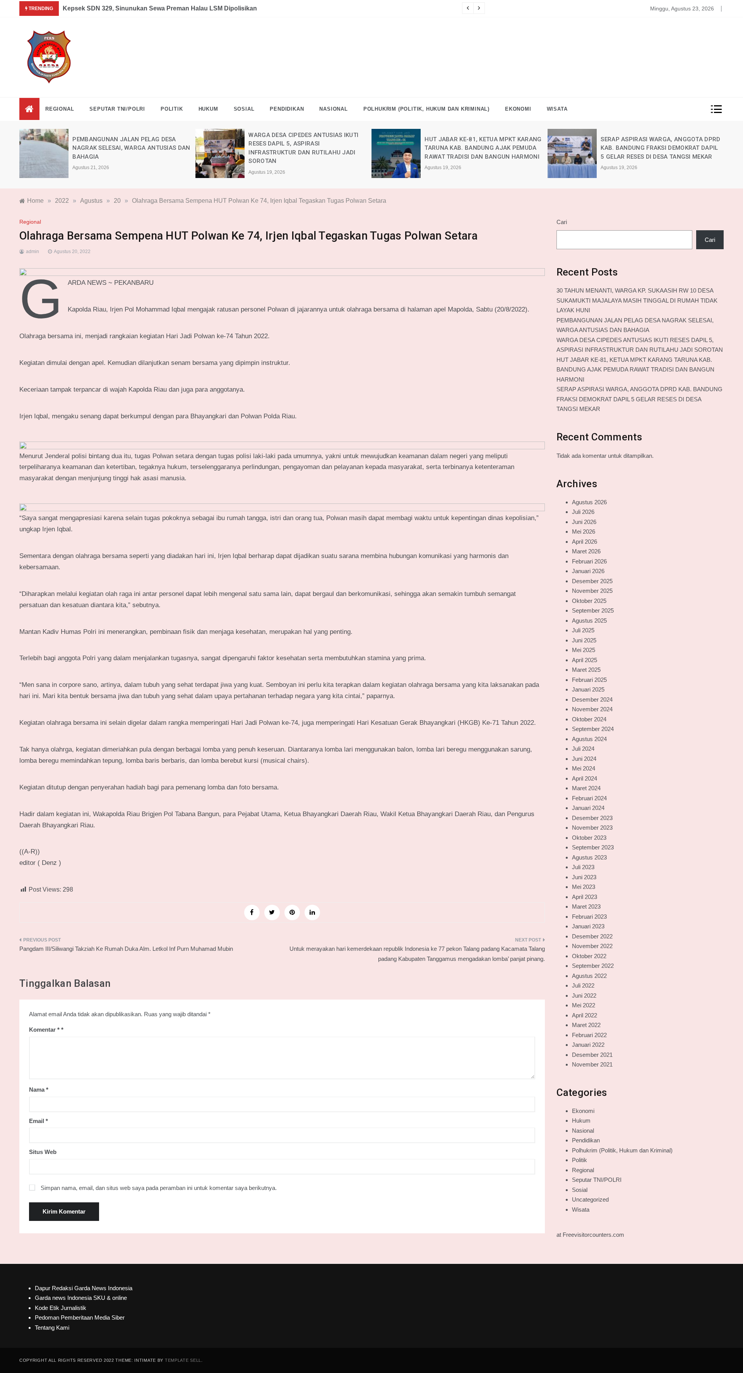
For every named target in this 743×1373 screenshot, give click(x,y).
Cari (561, 222)
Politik (172, 109)
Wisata (557, 109)
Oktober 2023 (589, 837)
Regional (59, 109)
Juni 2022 (584, 995)
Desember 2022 (592, 936)
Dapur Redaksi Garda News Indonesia (83, 1288)
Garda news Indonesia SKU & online (81, 1297)
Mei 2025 (583, 650)
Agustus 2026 (589, 502)
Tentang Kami (52, 1327)
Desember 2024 (592, 699)
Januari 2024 (588, 808)
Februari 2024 (589, 798)
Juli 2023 (583, 867)
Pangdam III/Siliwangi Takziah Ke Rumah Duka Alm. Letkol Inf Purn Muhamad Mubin (126, 948)
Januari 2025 (588, 689)
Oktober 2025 (589, 600)
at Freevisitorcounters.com (590, 1234)
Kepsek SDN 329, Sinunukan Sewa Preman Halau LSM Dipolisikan (160, 8)
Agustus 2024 (589, 739)
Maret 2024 (586, 788)
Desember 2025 (592, 581)
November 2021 (592, 1064)
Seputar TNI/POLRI (117, 109)
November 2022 (592, 946)
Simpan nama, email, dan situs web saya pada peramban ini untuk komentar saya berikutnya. (159, 1188)
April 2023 (584, 897)
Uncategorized (590, 1199)
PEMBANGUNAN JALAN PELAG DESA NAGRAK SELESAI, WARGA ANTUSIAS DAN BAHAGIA (131, 148)
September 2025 (593, 610)
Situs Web (42, 1152)
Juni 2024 (584, 758)
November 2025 (592, 590)
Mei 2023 (583, 886)
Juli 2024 (583, 748)
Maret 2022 (586, 1025)
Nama (38, 1089)
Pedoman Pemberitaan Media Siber (80, 1317)
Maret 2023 (586, 906)
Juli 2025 (583, 630)
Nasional (333, 109)
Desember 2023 (592, 818)
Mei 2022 (583, 1005)
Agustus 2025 (589, 620)
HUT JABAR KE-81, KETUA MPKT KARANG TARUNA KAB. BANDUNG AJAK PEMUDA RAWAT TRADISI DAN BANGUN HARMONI (483, 148)
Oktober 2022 (589, 956)
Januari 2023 (588, 926)
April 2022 (584, 1015)
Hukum (208, 109)
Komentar (44, 1029)
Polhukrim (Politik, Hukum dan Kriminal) (426, 109)
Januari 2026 (588, 571)
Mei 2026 (583, 531)
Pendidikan (287, 109)
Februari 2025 (589, 679)
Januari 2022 (588, 1044)
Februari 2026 (589, 561)
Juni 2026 (584, 522)
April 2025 (584, 660)
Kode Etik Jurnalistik (60, 1308)
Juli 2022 (583, 985)
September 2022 (593, 965)
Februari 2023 (589, 916)
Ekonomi (518, 109)
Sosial (244, 109)
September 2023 (593, 847)
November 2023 (592, 827)
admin (32, 251)
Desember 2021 (592, 1054)
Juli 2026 (583, 511)
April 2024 (584, 778)
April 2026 (584, 541)
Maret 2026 (586, 551)
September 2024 (593, 729)
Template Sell (183, 1360)
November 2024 (592, 709)
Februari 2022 (589, 1035)
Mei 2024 (583, 768)
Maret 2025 (586, 669)
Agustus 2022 (589, 975)
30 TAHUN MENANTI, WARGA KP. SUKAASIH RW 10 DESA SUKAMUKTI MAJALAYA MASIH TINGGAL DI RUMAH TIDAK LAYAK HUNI (636, 300)
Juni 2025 (584, 640)
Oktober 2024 (589, 719)
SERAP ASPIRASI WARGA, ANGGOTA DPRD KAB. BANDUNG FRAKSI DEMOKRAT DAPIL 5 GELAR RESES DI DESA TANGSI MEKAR (660, 148)
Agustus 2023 (589, 857)
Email (38, 1121)
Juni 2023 (584, 877)
